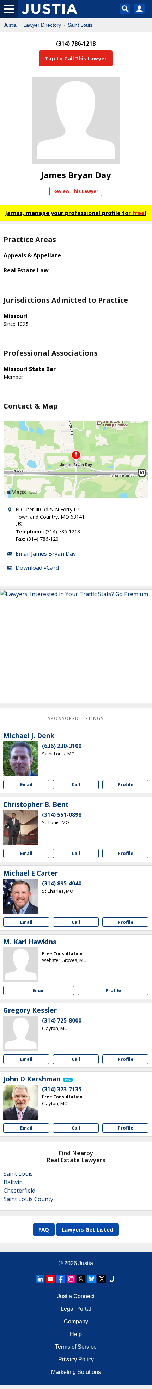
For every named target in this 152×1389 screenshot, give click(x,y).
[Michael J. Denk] (20, 758)
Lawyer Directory (42, 25)
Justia (10, 25)
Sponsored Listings (76, 718)
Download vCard (37, 568)
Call (76, 784)
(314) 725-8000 (61, 1020)
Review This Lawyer (75, 191)
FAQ (43, 1229)
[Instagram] (71, 1279)
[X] (101, 1279)
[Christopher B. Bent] (20, 827)
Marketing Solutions (76, 1372)
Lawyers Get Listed (87, 1229)
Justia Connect (76, 1296)
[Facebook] (60, 1279)
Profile (125, 784)
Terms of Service (76, 1347)
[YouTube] (50, 1279)
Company (76, 1321)
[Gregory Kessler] (20, 1033)
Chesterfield (19, 1190)
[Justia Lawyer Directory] (112, 1279)
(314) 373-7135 (61, 1089)
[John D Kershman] (20, 1102)
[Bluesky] (91, 1279)
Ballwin (13, 1182)
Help (76, 1334)
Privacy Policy (76, 1359)
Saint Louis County (28, 1199)
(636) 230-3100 (61, 746)
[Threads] (81, 1279)
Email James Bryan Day (46, 554)
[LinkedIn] (40, 1279)
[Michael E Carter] (20, 896)
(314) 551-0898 (61, 814)
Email (26, 784)
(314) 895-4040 (61, 883)
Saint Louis (80, 25)
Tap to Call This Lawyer (76, 58)
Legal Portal (76, 1309)
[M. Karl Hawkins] (20, 964)
